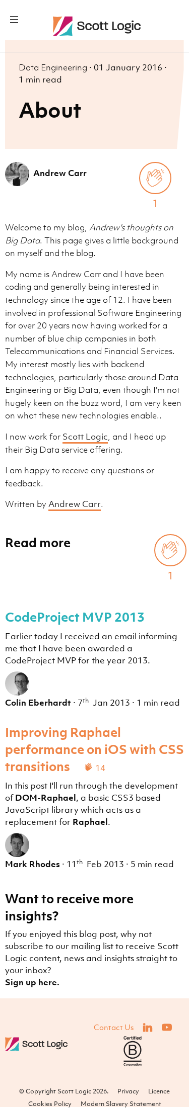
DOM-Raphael (45, 797)
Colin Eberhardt (38, 702)
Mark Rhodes (32, 864)
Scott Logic (85, 436)
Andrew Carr (60, 173)
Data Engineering (54, 67)
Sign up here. (32, 982)
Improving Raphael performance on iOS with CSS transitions (94, 748)
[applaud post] (155, 178)
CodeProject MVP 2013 (75, 616)
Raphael (90, 821)
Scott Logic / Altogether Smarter (99, 26)
